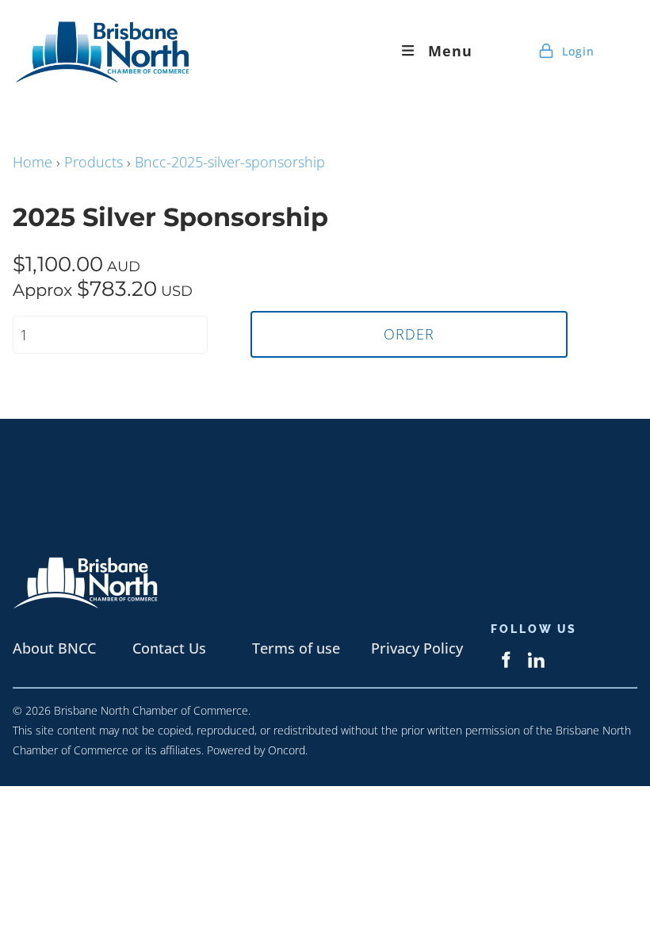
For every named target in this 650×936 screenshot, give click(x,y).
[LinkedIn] (536, 659)
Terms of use (296, 648)
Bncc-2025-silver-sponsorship (230, 161)
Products (93, 161)
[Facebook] (505, 659)
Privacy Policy (417, 648)
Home (32, 161)
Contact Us (169, 648)
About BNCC (54, 648)
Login (576, 51)
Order (409, 333)
